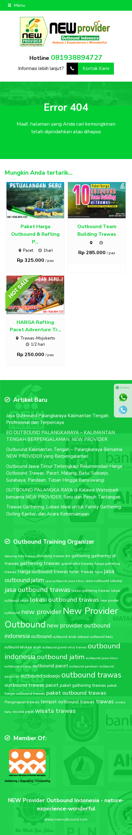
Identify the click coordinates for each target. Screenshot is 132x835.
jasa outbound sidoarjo (104, 580)
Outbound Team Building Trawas (96, 230)
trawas (105, 701)
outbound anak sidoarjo (71, 637)
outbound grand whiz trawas (64, 647)
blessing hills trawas (20, 556)
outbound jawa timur (102, 658)
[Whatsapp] (123, 397)
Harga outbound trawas (42, 572)
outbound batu (101, 637)
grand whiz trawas (77, 563)
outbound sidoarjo (40, 675)
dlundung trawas (50, 556)
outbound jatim (61, 657)
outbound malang (18, 666)
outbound (41, 636)
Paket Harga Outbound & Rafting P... (35, 234)
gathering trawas (40, 563)
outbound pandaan (83, 666)
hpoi (99, 572)
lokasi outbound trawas (64, 599)
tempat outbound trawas (68, 702)
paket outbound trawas (76, 693)
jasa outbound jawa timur (64, 581)
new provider (41, 611)
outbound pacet (50, 665)
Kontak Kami (96, 68)
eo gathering (77, 556)
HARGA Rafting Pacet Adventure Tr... (35, 326)
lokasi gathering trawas (91, 590)
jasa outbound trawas (37, 589)
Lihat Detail (41, 200)
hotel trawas (81, 572)
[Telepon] (123, 409)
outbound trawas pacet (32, 685)
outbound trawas (91, 675)
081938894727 (77, 57)
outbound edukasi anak (23, 647)
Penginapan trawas (22, 702)
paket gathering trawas (83, 685)
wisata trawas (55, 710)
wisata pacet (23, 711)
